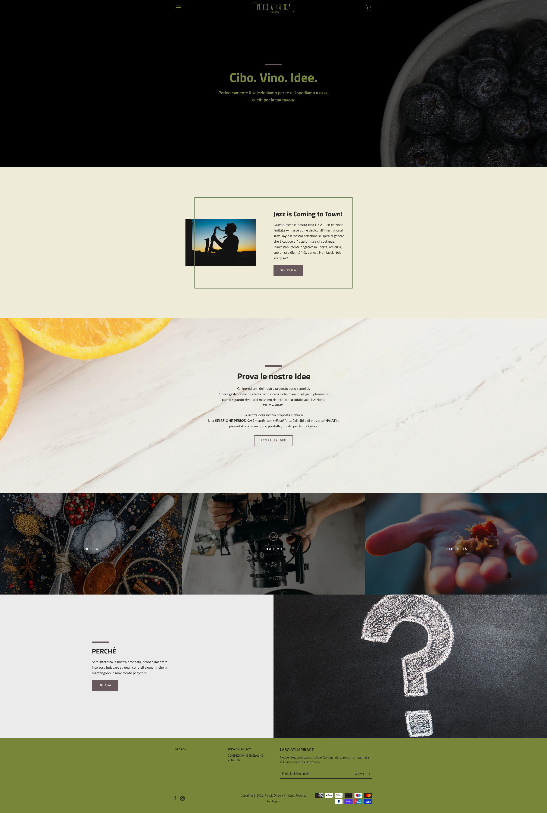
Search (181, 749)
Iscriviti (360, 774)
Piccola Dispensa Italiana (279, 795)
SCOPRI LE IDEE (273, 440)
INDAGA (105, 685)
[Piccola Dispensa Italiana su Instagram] (182, 798)
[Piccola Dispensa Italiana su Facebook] (175, 798)
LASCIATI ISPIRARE (297, 749)
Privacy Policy (239, 749)
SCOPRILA (288, 270)
